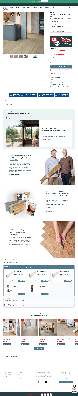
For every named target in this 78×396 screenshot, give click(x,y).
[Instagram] (39, 382)
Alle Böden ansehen (39, 348)
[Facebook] (36, 382)
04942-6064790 (65, 86)
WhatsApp (7, 380)
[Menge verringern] (6, 281)
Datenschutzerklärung (22, 380)
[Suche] (72, 7)
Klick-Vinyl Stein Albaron (26, 338)
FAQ (6, 376)
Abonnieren (66, 381)
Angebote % (47, 7)
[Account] (69, 7)
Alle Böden (12, 7)
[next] (74, 331)
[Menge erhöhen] (10, 281)
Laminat (23, 7)
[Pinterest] (43, 382)
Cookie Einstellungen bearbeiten (24, 381)
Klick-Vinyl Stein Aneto (43, 338)
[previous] (4, 331)
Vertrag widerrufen (21, 378)
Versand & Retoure (8, 374)
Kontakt (6, 378)
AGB (19, 374)
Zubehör (52, 7)
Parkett (28, 7)
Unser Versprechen (8, 372)
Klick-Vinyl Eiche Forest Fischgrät (64, 338)
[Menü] (76, 385)
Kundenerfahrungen (9, 383)
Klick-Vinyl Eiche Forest (7, 338)
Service (57, 7)
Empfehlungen (34, 7)
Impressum (20, 372)
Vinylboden (18, 7)
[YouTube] (46, 382)
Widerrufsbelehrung (21, 376)
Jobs (6, 381)
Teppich (41, 7)
